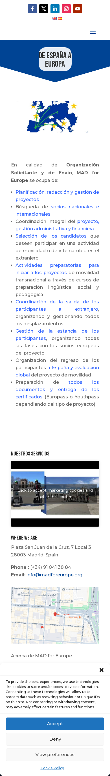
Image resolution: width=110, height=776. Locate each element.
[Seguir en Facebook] (32, 8)
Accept (55, 723)
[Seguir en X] (43, 8)
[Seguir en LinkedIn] (55, 8)
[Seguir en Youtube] (77, 8)
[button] (101, 670)
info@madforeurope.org (54, 575)
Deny (55, 739)
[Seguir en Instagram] (66, 8)
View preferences (55, 754)
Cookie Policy (52, 768)
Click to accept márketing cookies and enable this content (55, 493)
